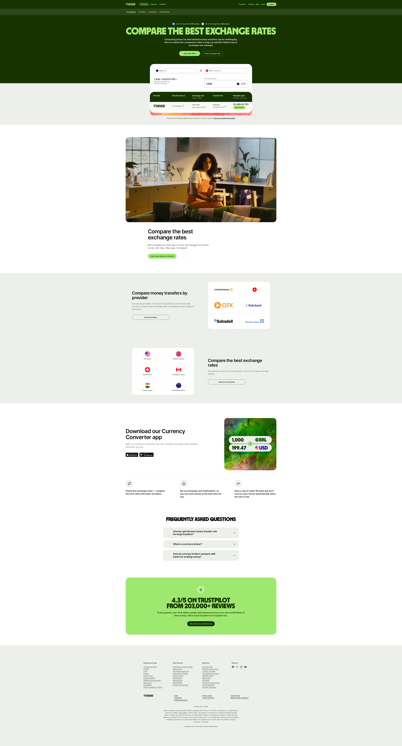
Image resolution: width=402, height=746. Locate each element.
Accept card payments (180, 685)
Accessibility (147, 685)
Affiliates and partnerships (152, 680)
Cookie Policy (235, 695)
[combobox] (176, 70)
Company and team (150, 667)
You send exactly (210, 78)
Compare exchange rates (210, 683)
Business (154, 4)
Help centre (147, 683)
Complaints (178, 698)
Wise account (177, 669)
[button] (201, 532)
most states (183, 713)
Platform (162, 4)
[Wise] (131, 4)
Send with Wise (190, 53)
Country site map (208, 698)
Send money (239, 107)
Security (146, 669)
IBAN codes (206, 678)
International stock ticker (210, 673)
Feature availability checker (152, 687)
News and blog (207, 667)
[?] (205, 107)
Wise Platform (177, 678)
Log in (263, 4)
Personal (144, 4)
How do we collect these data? (224, 118)
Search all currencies (227, 382)
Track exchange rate (212, 53)
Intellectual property (181, 700)
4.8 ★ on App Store (187, 24)
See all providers (150, 317)
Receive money (178, 676)
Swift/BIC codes (207, 676)
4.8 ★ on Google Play (217, 24)
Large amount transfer (180, 673)
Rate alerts (205, 680)
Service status (148, 676)
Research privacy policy (210, 669)
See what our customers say (201, 624)
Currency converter (208, 671)
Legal (176, 695)
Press (145, 671)
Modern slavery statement (239, 698)
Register (271, 4)
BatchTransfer (177, 683)
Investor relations (149, 678)
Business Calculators (209, 687)
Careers (146, 673)
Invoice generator (208, 685)
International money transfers (183, 667)
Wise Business (177, 680)
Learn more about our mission (162, 256)
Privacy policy (207, 695)
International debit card (181, 671)
